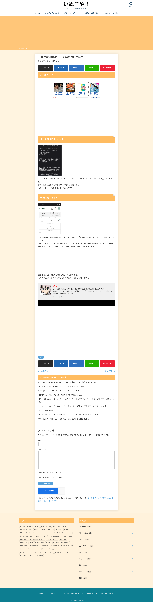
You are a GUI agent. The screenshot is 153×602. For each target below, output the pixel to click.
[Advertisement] (76, 32)
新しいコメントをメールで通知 (51, 473)
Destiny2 (59, 529)
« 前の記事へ (43, 371)
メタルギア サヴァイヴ (63, 552)
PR (32, 542)
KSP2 (49, 539)
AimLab (30, 526)
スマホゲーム (85, 546)
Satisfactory (24, 546)
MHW (56, 539)
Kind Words (24, 539)
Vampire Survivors (35, 549)
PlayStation (85, 533)
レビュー (84, 559)
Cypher (37, 529)
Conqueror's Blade (26, 529)
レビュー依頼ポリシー (92, 13)
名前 (39, 440)
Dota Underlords (35, 533)
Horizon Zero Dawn (54, 536)
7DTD (23, 526)
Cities (65, 526)
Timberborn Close (68, 546)
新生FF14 (85, 572)
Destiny (51, 529)
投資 (83, 565)
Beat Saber (57, 526)
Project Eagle (40, 542)
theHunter (45, 546)
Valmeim (23, 549)
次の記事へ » (110, 371)
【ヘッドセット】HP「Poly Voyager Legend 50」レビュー (61, 386)
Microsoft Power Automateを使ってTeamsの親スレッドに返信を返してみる (67, 382)
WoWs (45, 549)
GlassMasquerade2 (26, 536)
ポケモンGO (49, 552)
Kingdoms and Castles (37, 539)
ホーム (37, 13)
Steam (83, 539)
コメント (42, 450)
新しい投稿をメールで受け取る (51, 478)
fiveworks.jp (57, 297)
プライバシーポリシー (72, 13)
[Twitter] (41, 303)
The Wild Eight (55, 546)
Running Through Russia (62, 542)
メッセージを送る (111, 13)
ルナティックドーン (37, 555)
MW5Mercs (24, 542)
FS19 (53, 533)
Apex (37, 526)
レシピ (83, 552)
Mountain (63, 539)
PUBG (49, 542)
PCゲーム (84, 526)
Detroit (67, 529)
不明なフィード (47, 75)
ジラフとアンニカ (56, 549)
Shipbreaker (34, 546)
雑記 (41, 357)
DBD (44, 529)
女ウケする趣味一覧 (46, 410)
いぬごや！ (76, 4)
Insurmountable (67, 536)
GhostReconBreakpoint (65, 533)
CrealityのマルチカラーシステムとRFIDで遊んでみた (58, 391)
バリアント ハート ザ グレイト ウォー (32, 552)
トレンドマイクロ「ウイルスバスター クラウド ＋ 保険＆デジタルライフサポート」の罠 (72, 406)
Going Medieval (40, 536)
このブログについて (52, 13)
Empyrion (46, 533)
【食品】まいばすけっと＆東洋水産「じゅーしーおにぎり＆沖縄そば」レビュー (69, 415)
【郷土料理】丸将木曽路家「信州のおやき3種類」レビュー (61, 395)
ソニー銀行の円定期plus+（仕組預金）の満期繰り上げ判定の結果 (63, 419)
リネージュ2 (24, 555)
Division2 (24, 533)
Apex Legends (46, 526)
